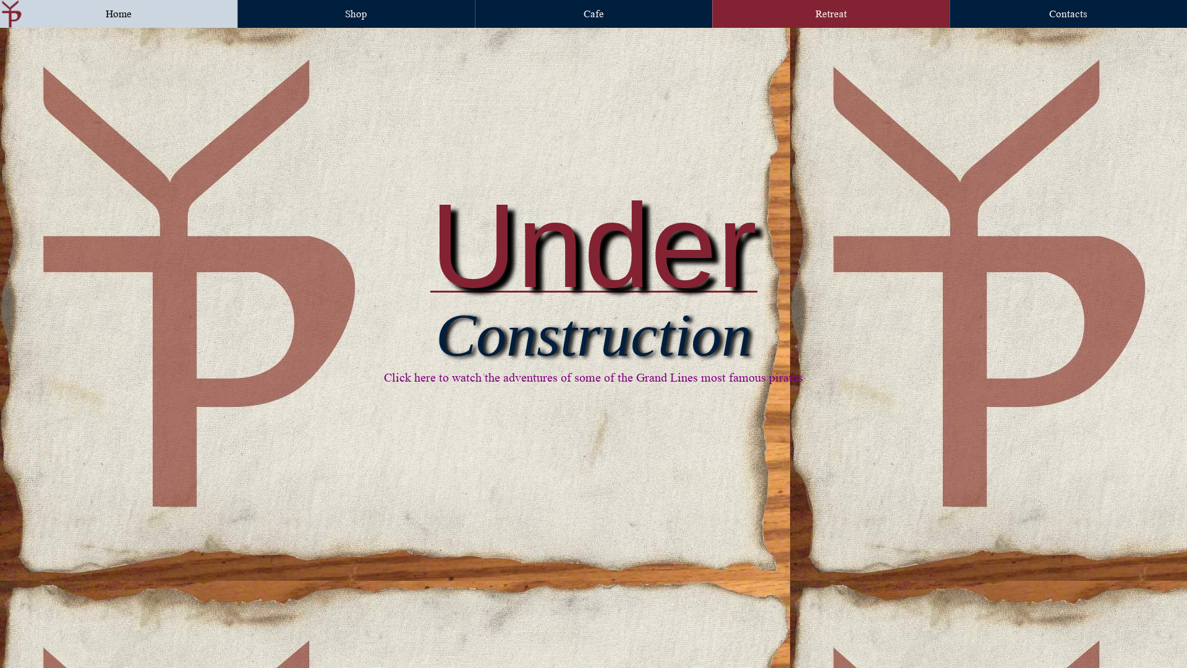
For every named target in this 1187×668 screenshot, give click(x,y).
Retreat (831, 14)
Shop (356, 14)
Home (119, 14)
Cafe (594, 14)
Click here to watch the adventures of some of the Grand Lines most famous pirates (593, 378)
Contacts (1068, 14)
